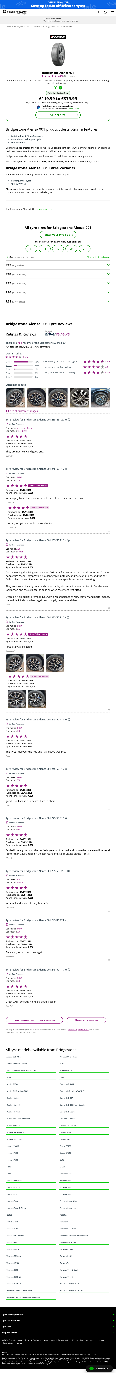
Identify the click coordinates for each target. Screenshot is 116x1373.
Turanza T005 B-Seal (68, 1270)
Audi (18, 548)
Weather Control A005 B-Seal (19, 1290)
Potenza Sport (12, 1201)
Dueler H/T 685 (13, 1125)
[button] (98, 12)
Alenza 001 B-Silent (68, 1057)
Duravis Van (65, 1139)
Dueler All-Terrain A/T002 (17, 1091)
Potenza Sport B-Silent (16, 1208)
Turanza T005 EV (13, 1277)
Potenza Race (66, 1173)
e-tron (20, 551)
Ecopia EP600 (12, 1160)
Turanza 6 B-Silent (68, 1228)
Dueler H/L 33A (66, 1098)
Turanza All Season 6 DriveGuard (74, 1235)
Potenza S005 (12, 1194)
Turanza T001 (66, 1263)
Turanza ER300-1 (67, 1249)
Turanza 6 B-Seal (13, 1228)
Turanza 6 (64, 1221)
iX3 (18, 829)
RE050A (63, 1215)
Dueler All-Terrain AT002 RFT (72, 1091)
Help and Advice (9, 1332)
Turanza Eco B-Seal (68, 1242)
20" (72, 248)
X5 (18, 628)
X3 (18, 480)
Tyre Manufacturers (34, 26)
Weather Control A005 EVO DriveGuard (23, 1297)
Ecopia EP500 (12, 1153)
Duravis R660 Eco (13, 1139)
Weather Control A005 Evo (71, 1290)
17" (32, 248)
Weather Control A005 (69, 1283)
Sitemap (100, 1340)
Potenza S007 (66, 1194)
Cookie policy (49, 1340)
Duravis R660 (65, 1132)
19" (58, 248)
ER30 (8, 1166)
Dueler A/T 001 (12, 1084)
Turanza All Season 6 (15, 1235)
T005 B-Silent (12, 1221)
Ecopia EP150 (65, 1146)
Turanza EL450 (12, 1249)
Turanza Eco (11, 1242)
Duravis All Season (68, 1125)
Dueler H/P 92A (13, 1111)
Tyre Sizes (6, 1326)
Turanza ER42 (66, 1256)
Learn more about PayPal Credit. (14, 1364)
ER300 (62, 1166)
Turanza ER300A (13, 1256)
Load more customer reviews (34, 1020)
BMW (19, 477)
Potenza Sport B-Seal (69, 1201)
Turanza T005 (12, 1270)
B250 (62, 1063)
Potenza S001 (66, 1180)
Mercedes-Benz (24, 428)
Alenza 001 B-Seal (14, 1057)
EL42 (62, 1160)
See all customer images (24, 411)
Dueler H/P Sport (67, 1111)
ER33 (8, 1173)
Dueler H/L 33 (12, 1098)
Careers (20, 1343)
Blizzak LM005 (66, 1070)
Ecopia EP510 (65, 1153)
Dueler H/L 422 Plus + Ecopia (72, 1105)
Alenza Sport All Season (16, 1063)
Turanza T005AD (13, 1283)
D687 (8, 1077)
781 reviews (69, 76)
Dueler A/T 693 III (67, 1084)
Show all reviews (86, 1020)
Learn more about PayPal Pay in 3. (39, 1364)
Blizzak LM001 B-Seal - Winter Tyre (21, 1070)
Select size (58, 115)
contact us (72, 1029)
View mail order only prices (98, 257)
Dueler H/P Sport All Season (18, 1118)
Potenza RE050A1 (14, 1180)
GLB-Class (22, 430)
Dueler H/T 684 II (67, 1118)
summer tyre (45, 209)
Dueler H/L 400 (13, 1105)
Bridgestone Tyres (52, 26)
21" (85, 248)
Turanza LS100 (12, 1263)
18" (45, 248)
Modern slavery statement (83, 1340)
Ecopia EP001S (12, 1146)
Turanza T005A (66, 1277)
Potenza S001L (66, 1187)
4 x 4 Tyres (18, 26)
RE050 (9, 1215)
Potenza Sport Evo (68, 1208)
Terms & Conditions (33, 1340)
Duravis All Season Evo (16, 1132)
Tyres (8, 26)
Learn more (74, 108)
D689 (62, 1077)
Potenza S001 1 (13, 1187)
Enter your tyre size (57, 234)
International (8, 1343)
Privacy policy (63, 1340)
